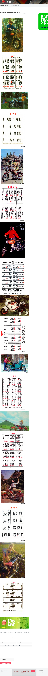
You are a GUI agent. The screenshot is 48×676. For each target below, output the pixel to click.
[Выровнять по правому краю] (8, 645)
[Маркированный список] (10, 645)
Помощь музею (33, 1)
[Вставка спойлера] (18, 645)
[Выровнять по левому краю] (5, 645)
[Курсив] (2, 645)
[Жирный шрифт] (1, 645)
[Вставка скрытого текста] (19, 645)
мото (24, 632)
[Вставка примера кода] (16, 645)
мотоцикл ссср (11, 632)
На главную (16, 1)
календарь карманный (18, 632)
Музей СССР (2, 5)
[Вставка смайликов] (13, 645)
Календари (6, 5)
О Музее (1, 670)
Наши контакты (5, 670)
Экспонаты (22, 1)
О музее (27, 1)
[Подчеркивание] (3, 645)
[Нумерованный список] (11, 645)
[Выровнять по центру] (7, 645)
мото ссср (27, 632)
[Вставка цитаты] (15, 645)
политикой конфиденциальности (21, 672)
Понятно (33, 671)
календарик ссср (4, 632)
